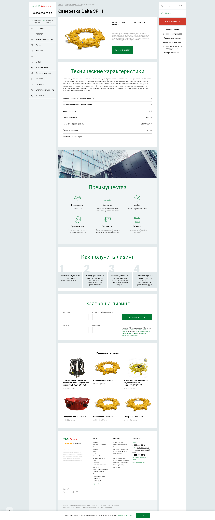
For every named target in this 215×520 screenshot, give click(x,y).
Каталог (39, 34)
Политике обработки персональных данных (136, 332)
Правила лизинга (98, 471)
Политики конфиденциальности (134, 334)
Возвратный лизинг (172, 53)
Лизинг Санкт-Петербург (120, 462)
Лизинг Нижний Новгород (121, 460)
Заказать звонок (37, 21)
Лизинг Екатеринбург (119, 458)
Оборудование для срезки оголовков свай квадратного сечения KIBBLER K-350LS (76, 382)
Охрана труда (97, 480)
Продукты (40, 28)
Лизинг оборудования (172, 34)
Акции (38, 45)
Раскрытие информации (100, 469)
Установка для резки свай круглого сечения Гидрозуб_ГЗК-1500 (136, 382)
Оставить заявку (49, 21)
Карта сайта (66, 489)
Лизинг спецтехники (172, 38)
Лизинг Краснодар (118, 465)
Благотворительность (45, 90)
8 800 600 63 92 (42, 13)
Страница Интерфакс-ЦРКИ (71, 492)
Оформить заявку (122, 50)
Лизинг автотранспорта (172, 42)
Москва (168, 13)
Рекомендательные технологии (99, 477)
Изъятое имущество (44, 39)
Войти (181, 6)
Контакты (40, 95)
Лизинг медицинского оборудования (172, 47)
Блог (38, 56)
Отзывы (95, 474)
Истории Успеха (42, 67)
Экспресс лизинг (173, 30)
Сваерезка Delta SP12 (103, 417)
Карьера (39, 51)
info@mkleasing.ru (143, 448)
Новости (39, 79)
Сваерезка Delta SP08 (103, 380)
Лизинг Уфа (116, 467)
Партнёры (40, 84)
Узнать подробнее (124, 515)
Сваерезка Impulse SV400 (74, 417)
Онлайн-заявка (172, 22)
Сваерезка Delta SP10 (133, 417)
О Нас (38, 62)
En (169, 6)
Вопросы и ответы (43, 73)
